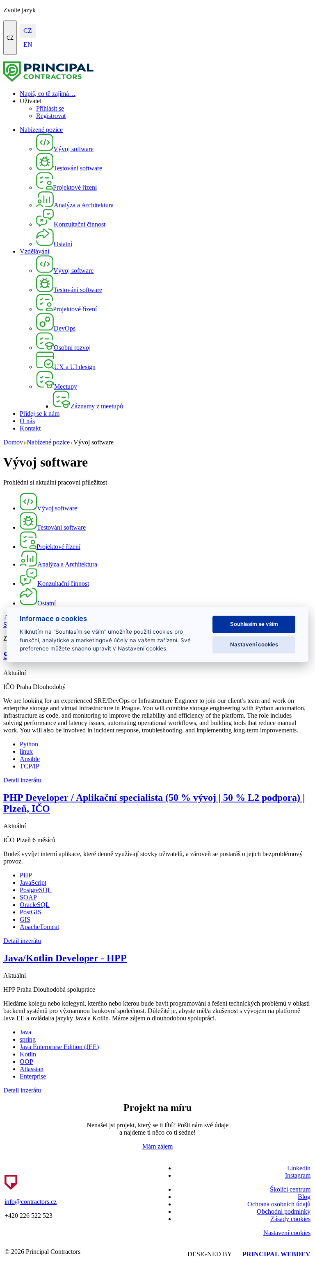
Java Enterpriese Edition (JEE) (59, 1046)
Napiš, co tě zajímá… (47, 93)
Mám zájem (157, 1146)
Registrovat (51, 115)
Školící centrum (290, 1189)
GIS (25, 919)
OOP (26, 1061)
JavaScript (33, 882)
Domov (13, 442)
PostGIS (30, 912)
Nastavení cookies (286, 1232)
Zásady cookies (290, 1218)
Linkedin (298, 1168)
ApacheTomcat (39, 926)
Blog (304, 1196)
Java (25, 1032)
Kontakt (30, 428)
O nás (27, 420)
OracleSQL (35, 904)
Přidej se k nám (39, 413)
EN (27, 44)
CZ (10, 38)
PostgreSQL (36, 889)
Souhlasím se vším (254, 624)
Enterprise (33, 1076)
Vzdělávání (34, 251)
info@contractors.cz (31, 1201)
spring (28, 1039)
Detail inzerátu (22, 780)
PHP (26, 875)
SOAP (28, 897)
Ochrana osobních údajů (278, 1204)
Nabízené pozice (41, 129)
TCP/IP (29, 766)
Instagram (297, 1175)
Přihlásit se (50, 108)
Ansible (30, 758)
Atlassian (31, 1068)
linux (26, 751)
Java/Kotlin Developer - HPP (65, 958)
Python (29, 744)
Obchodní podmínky (283, 1211)
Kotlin (28, 1054)
